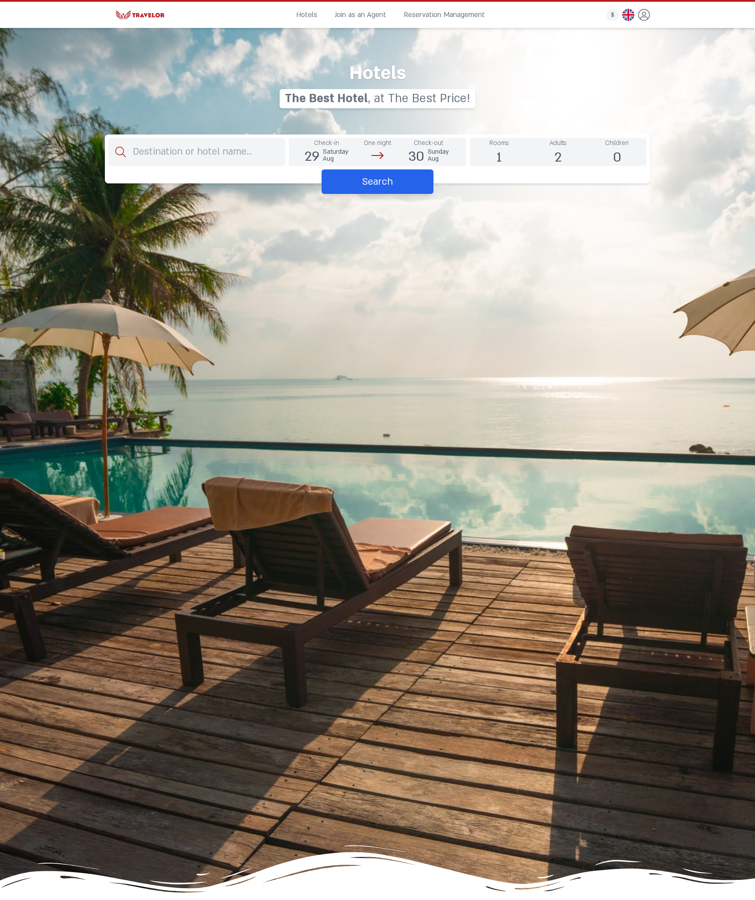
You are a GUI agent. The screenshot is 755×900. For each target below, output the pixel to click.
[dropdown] (644, 15)
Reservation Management (444, 15)
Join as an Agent (360, 15)
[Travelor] (140, 15)
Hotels (306, 15)
